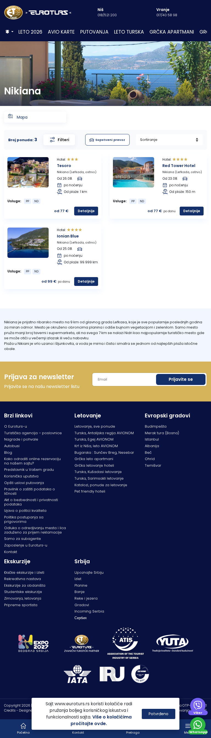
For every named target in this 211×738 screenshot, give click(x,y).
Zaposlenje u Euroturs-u (25, 545)
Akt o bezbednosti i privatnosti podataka (31, 502)
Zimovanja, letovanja (22, 598)
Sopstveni (110, 140)
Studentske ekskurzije (23, 591)
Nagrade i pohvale (21, 439)
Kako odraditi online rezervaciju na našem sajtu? (32, 461)
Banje (79, 591)
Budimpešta (155, 426)
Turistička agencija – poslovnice (33, 433)
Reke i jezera (86, 598)
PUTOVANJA (94, 32)
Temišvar (153, 465)
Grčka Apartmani (171, 32)
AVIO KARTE (61, 32)
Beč (148, 452)
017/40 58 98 (166, 15)
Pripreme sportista (20, 605)
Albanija (152, 446)
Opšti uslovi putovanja (24, 482)
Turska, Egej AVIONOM (93, 439)
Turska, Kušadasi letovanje (98, 471)
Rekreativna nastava (22, 578)
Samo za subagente (22, 538)
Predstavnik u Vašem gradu (29, 469)
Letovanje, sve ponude (94, 426)
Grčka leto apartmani (93, 458)
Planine (80, 585)
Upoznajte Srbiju (89, 572)
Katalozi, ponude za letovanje (100, 485)
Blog (8, 452)
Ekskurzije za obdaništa (24, 585)
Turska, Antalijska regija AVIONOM (104, 433)
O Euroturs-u (15, 426)
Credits (10, 710)
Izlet (77, 578)
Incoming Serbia (89, 611)
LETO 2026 (30, 32)
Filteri (63, 140)
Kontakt (10, 551)
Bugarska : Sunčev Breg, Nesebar (104, 452)
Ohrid (150, 458)
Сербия (80, 618)
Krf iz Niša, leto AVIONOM (96, 446)
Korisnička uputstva (21, 476)
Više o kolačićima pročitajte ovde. (101, 720)
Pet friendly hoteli (89, 491)
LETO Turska (129, 32)
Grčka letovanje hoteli (94, 465)
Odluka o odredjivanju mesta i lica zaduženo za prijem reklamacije (35, 530)
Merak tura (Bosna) (162, 433)
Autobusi (12, 446)
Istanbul (152, 439)
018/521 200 (107, 15)
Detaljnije (86, 211)
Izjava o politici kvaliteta (25, 510)
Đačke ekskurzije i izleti (24, 572)
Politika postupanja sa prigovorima (23, 519)
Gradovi (81, 605)
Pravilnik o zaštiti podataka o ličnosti (29, 491)
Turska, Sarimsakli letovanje (99, 478)
